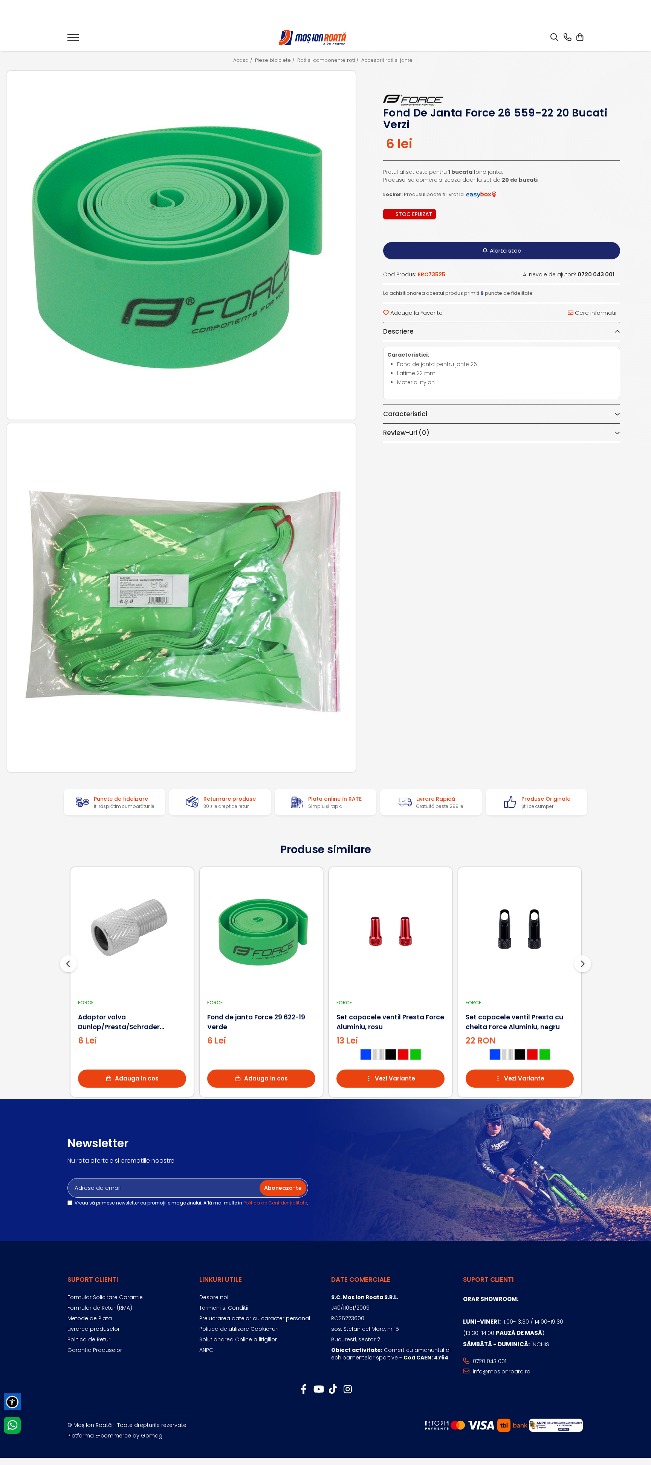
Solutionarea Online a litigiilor (238, 1339)
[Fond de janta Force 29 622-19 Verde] (261, 931)
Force (86, 1002)
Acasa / (243, 60)
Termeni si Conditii (223, 1308)
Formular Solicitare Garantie (105, 1297)
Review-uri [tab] (406, 432)
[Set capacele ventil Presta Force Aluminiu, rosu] (390, 931)
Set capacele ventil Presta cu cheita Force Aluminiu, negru (514, 1022)
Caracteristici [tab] (405, 413)
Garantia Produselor (94, 1350)
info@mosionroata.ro (500, 1371)
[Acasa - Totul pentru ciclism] (313, 37)
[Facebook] (303, 1389)
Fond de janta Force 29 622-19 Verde (256, 1022)
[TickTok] (332, 1389)
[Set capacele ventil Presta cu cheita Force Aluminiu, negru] (519, 931)
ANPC (206, 1350)
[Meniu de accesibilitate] (12, 1401)
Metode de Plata (89, 1318)
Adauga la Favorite (416, 313)
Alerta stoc (505, 250)
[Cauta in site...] (554, 37)
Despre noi (213, 1297)
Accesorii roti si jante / (389, 60)
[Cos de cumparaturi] (580, 37)
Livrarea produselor (93, 1329)
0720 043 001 (488, 1361)
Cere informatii (594, 313)
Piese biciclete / (275, 60)
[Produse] (73, 40)
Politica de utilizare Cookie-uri (238, 1329)
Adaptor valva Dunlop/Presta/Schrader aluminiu (119, 1022)
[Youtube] (318, 1389)
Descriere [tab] (398, 331)
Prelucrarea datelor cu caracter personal (254, 1318)
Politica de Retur (88, 1339)
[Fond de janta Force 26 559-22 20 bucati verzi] (181, 245)
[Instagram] (347, 1389)
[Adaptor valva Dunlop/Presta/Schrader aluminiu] (132, 931)
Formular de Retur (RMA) (99, 1308)
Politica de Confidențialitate (275, 1203)
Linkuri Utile (220, 1279)
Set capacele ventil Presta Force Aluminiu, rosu (390, 1022)
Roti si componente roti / (328, 60)
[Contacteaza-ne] (568, 37)
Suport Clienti (92, 1279)
